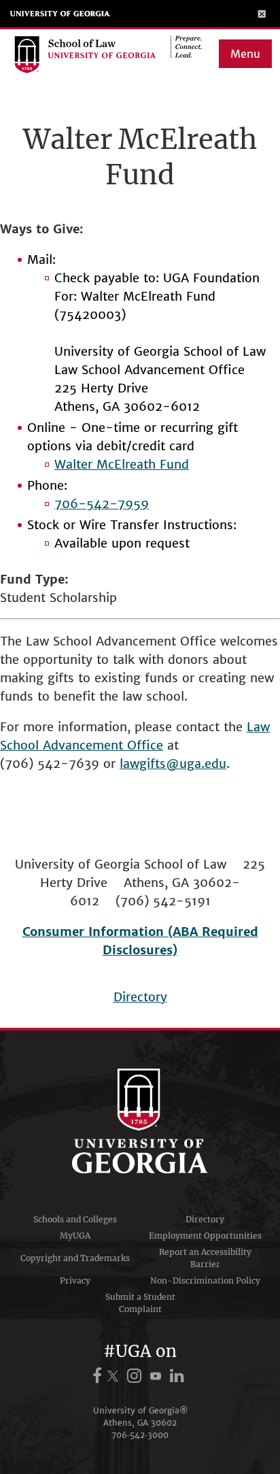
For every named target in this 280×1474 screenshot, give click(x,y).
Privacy (75, 1280)
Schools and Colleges (75, 1219)
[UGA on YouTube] (158, 1375)
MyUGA (75, 1235)
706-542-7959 (101, 504)
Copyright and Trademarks (75, 1258)
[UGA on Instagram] (136, 1375)
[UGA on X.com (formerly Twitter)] (115, 1375)
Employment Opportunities (205, 1235)
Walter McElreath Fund (121, 464)
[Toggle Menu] (262, 13)
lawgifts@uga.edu (173, 763)
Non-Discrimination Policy (205, 1280)
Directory (140, 997)
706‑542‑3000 (140, 1435)
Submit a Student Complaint (140, 1303)
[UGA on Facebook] (99, 1375)
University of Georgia (60, 13)
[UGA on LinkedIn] (177, 1375)
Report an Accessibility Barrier (205, 1258)
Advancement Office (103, 745)
